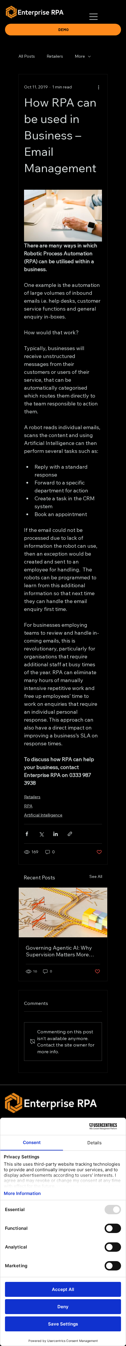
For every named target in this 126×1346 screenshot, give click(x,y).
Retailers (55, 56)
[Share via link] (70, 834)
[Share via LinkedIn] (55, 834)
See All (95, 876)
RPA (28, 806)
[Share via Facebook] (27, 834)
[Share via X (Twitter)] (41, 834)
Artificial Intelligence (43, 815)
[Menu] (94, 17)
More (80, 56)
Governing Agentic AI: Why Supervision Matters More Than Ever (59, 951)
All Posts (26, 56)
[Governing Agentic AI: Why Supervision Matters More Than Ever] (63, 912)
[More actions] (98, 87)
